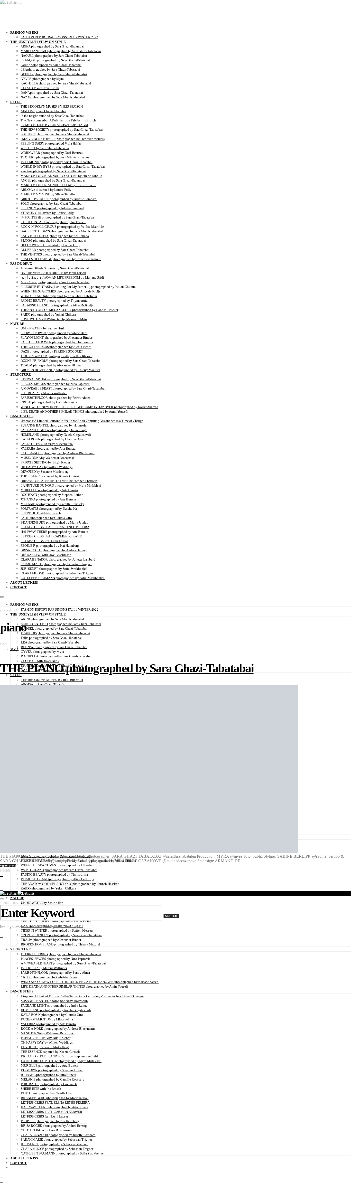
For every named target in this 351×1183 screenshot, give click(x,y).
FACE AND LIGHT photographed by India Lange (54, 430)
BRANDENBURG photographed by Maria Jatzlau (54, 522)
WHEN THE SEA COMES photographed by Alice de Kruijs (60, 291)
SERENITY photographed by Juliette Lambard (52, 208)
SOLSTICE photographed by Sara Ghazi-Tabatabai (55, 134)
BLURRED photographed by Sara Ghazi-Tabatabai (55, 250)
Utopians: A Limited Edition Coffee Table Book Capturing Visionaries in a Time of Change (82, 421)
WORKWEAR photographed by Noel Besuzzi (52, 153)
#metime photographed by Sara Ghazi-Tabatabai (53, 171)
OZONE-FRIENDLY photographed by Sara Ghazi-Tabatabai (61, 361)
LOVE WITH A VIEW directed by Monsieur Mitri (54, 319)
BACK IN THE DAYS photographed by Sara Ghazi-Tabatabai (62, 231)
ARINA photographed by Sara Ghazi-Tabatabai (52, 46)
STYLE (16, 102)
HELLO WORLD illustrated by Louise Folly (50, 245)
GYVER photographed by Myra (42, 79)
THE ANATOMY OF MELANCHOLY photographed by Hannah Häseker (69, 310)
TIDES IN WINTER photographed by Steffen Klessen (56, 356)
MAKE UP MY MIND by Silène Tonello (48, 194)
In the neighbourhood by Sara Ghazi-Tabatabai (52, 116)
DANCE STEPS (21, 416)
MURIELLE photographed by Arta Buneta (49, 490)
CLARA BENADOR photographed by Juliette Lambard (58, 559)
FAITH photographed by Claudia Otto (46, 518)
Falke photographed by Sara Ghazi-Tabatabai (51, 65)
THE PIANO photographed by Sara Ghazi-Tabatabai (127, 668)
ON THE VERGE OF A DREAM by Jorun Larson (53, 273)
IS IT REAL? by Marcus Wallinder (44, 393)
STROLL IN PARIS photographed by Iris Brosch (53, 222)
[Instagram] (1, 1176)
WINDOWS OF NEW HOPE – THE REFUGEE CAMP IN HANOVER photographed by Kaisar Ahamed (89, 407)
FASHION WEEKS (24, 32)
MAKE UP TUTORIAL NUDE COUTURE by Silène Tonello (61, 176)
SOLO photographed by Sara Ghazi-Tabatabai (51, 203)
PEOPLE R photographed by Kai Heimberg (50, 545)
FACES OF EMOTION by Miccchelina (47, 444)
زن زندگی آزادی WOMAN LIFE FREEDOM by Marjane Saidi (62, 277)
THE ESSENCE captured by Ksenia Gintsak (50, 476)
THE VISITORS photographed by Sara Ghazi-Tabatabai (58, 254)
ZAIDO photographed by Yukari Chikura (48, 314)
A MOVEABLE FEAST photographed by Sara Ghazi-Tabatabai (63, 388)
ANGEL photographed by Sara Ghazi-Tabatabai (53, 180)
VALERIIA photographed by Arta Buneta (48, 448)
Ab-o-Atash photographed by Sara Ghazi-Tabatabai (55, 282)
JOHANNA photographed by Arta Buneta (48, 499)
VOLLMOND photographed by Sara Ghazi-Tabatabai (57, 162)
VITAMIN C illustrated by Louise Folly (47, 213)
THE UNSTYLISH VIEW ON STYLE (38, 42)
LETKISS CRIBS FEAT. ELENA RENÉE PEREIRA (55, 527)
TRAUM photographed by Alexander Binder (51, 365)
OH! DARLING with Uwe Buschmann (46, 555)
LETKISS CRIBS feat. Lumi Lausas (44, 541)
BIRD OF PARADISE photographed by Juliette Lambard (59, 199)
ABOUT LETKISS (24, 582)
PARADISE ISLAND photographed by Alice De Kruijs (57, 305)
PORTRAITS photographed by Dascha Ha (49, 508)
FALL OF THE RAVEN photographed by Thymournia (57, 342)
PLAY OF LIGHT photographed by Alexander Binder (56, 337)
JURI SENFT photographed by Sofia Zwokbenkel (54, 569)
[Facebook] (1, 1180)
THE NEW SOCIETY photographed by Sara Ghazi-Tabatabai (62, 129)
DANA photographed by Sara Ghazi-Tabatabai (52, 92)
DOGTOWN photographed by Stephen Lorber (51, 495)
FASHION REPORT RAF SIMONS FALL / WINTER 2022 (59, 37)
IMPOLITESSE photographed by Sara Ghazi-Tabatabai (58, 217)
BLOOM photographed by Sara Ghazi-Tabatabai (53, 240)
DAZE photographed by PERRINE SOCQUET (52, 351)
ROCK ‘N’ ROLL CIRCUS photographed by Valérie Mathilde (62, 227)
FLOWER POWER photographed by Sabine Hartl (54, 333)
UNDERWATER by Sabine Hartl (42, 328)
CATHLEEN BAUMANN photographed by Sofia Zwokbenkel (63, 578)
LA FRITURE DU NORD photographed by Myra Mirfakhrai (61, 485)
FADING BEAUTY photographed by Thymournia (54, 300)
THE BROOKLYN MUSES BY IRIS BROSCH (52, 106)
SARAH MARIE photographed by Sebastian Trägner (56, 564)
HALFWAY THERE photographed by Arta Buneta (54, 532)
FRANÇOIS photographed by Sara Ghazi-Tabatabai (55, 60)
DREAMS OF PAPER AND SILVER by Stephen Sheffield (59, 481)
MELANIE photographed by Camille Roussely (52, 504)
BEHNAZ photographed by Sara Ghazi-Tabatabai (54, 74)
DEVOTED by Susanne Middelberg (45, 472)
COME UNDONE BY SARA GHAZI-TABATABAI (54, 125)
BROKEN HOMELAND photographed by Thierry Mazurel (60, 370)
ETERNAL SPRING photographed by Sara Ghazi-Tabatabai (61, 379)
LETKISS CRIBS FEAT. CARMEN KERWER (51, 536)
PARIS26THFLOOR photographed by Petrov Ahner (55, 398)
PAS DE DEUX (21, 264)
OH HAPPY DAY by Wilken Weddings (46, 467)
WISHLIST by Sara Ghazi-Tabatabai (45, 148)
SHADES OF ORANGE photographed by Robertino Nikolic (61, 259)
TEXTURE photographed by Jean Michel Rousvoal (55, 157)
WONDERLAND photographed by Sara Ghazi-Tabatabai (59, 296)
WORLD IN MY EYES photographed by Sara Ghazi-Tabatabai (63, 166)
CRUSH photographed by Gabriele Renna (49, 402)
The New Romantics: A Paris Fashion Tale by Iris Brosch (58, 120)
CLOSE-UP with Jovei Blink (40, 88)
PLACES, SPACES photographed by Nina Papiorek (55, 384)
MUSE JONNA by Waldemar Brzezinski (47, 458)
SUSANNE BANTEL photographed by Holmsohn (54, 425)
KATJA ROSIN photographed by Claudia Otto (52, 439)
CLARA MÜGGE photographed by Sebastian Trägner (57, 573)
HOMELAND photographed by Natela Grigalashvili (56, 435)
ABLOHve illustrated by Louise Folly (46, 190)
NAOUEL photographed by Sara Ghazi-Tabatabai (54, 56)
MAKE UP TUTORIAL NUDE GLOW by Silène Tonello (58, 185)
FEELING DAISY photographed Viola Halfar (51, 143)
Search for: (9, 903)
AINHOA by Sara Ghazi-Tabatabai (43, 111)
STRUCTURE (20, 374)
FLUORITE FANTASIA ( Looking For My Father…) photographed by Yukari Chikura (78, 287)
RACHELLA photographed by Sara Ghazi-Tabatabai (56, 83)
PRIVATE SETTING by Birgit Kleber (45, 462)
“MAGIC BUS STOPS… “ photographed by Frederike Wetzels (62, 139)
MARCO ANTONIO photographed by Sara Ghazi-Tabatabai (61, 51)
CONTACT (18, 587)
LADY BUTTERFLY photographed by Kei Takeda (55, 236)
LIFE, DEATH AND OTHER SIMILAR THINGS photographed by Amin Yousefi (74, 411)
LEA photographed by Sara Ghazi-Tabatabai (50, 69)
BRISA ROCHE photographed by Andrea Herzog (53, 550)
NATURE (17, 324)
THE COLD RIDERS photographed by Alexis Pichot (56, 347)
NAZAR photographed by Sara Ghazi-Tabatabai (53, 97)
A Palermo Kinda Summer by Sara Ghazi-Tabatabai (55, 268)
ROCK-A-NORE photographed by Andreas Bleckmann (58, 453)
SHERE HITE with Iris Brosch (41, 513)
